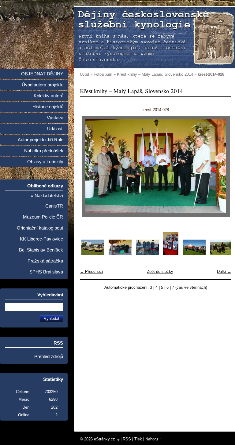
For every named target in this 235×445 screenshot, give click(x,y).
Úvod (84, 74)
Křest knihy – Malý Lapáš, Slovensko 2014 (155, 74)
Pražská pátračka (45, 261)
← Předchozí (91, 271)
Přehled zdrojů (48, 356)
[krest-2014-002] (120, 253)
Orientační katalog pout (40, 228)
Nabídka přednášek (43, 150)
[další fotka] (221, 166)
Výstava (55, 117)
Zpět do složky (160, 271)
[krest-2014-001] (92, 253)
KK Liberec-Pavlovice (41, 239)
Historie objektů (47, 106)
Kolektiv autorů (48, 95)
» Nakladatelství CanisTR (47, 200)
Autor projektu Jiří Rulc (40, 139)
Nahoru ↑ (153, 439)
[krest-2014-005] (194, 253)
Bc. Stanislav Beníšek (41, 250)
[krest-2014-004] (170, 253)
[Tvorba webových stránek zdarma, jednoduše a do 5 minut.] (118, 439)
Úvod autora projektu (42, 84)
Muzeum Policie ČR (43, 217)
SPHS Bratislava (46, 272)
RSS (127, 439)
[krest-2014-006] (221, 253)
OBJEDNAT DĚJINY (42, 73)
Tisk (138, 439)
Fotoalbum (103, 74)
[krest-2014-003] (147, 253)
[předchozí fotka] (90, 166)
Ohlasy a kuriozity (45, 161)
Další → (224, 271)
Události (55, 128)
